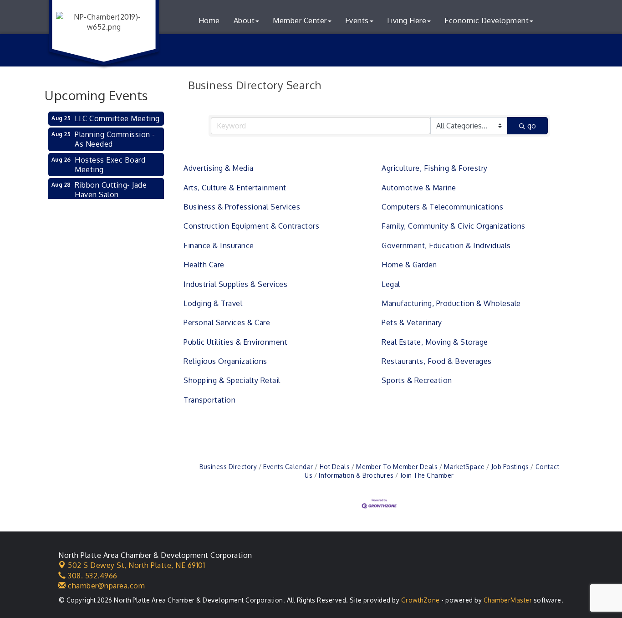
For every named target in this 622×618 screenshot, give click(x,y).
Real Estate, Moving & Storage (435, 342)
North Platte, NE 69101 (136, 565)
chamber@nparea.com (105, 585)
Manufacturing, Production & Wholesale (451, 303)
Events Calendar (288, 466)
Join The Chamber (427, 475)
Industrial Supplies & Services (235, 284)
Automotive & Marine (419, 187)
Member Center (300, 20)
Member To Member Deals (397, 466)
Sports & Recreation (417, 380)
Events (357, 20)
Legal (391, 284)
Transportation (209, 399)
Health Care (204, 264)
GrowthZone (420, 600)
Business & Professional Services (242, 206)
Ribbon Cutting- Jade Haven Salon (111, 189)
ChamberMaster (508, 600)
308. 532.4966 (91, 575)
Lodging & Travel (213, 303)
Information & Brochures (356, 475)
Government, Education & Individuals (446, 245)
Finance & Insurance (219, 245)
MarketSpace (464, 466)
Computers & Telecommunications (442, 206)
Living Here (407, 20)
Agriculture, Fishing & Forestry (435, 168)
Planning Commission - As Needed (115, 139)
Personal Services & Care (227, 322)
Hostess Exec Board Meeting (110, 164)
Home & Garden (409, 264)
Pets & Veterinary (412, 322)
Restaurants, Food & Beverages (437, 361)
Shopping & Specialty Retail (232, 380)
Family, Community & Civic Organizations (453, 225)
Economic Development (486, 20)
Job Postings (510, 466)
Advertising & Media (219, 168)
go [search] (531, 125)
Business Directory (228, 466)
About (244, 20)
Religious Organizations (225, 361)
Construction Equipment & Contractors (251, 225)
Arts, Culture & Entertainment (235, 187)
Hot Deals (335, 466)
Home (209, 20)
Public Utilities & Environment (235, 342)
